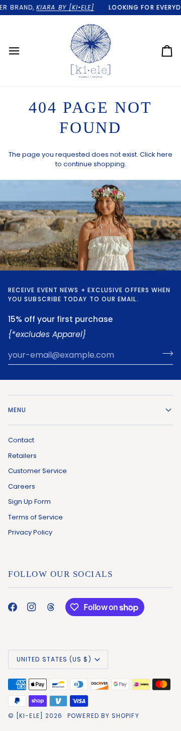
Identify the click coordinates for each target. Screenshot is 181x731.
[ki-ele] (29, 715)
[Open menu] (23, 50)
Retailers (22, 455)
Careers (21, 486)
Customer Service (37, 471)
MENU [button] (17, 410)
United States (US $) (54, 659)
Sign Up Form (29, 501)
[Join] (164, 354)
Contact (21, 440)
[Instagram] (31, 607)
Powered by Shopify (103, 715)
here (164, 154)
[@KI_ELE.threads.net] (50, 607)
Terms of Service (35, 517)
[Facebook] (12, 607)
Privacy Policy (30, 532)
